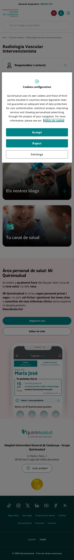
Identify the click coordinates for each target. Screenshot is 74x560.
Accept (37, 132)
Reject (37, 143)
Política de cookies (53, 120)
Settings (37, 154)
